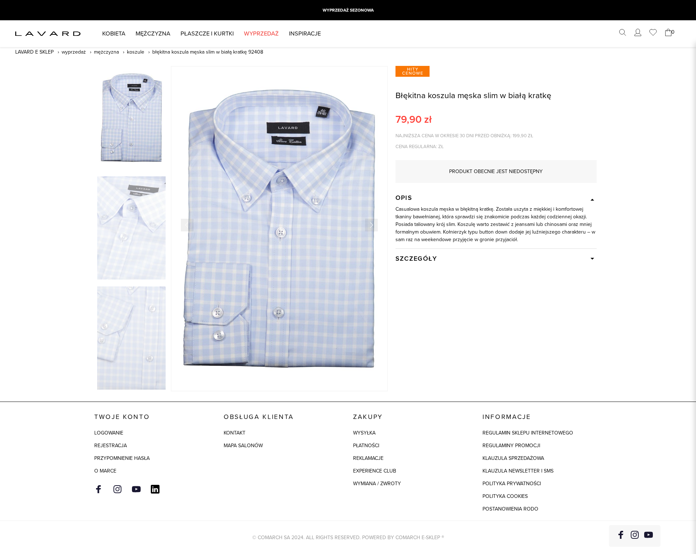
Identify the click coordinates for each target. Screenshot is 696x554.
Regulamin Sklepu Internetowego (527, 433)
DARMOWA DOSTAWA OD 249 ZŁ (348, 10)
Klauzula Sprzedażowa (513, 458)
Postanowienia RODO (510, 509)
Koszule (135, 52)
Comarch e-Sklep (417, 537)
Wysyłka (364, 433)
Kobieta (113, 33)
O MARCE (105, 471)
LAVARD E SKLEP (34, 52)
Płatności (366, 445)
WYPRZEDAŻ (261, 33)
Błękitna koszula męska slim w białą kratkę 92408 (207, 52)
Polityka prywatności (511, 483)
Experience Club (374, 471)
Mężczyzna (153, 33)
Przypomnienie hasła (122, 458)
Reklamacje (368, 458)
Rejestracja (110, 445)
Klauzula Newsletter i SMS (518, 471)
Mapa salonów (243, 445)
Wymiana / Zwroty (377, 483)
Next (371, 225)
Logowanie (108, 433)
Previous (187, 225)
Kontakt (234, 433)
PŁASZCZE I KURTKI (207, 33)
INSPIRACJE (305, 33)
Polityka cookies (505, 496)
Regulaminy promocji (511, 445)
